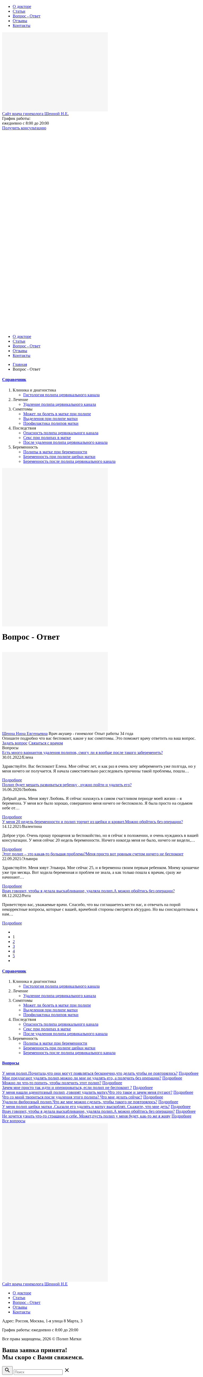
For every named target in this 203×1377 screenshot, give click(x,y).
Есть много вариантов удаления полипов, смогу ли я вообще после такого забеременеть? (82, 752)
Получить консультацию (24, 128)
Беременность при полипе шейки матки (59, 456)
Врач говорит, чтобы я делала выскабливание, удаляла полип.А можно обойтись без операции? (88, 891)
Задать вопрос (14, 743)
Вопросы (10, 1063)
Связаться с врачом (46, 743)
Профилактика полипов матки (51, 423)
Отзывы (20, 20)
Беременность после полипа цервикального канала (69, 461)
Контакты (21, 25)
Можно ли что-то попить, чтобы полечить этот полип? (51, 1083)
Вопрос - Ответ (26, 16)
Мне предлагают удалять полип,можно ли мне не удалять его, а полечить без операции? (81, 1078)
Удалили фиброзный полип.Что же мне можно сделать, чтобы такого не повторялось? (79, 1102)
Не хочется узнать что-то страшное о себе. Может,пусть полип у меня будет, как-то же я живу (86, 1116)
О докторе (22, 6)
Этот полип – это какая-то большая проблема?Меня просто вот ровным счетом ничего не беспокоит (92, 854)
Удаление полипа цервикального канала (59, 404)
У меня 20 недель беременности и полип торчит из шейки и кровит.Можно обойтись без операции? (92, 821)
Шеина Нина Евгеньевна (25, 733)
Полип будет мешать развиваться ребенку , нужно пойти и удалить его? (67, 784)
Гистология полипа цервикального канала (61, 395)
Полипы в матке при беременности (55, 452)
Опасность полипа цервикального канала (60, 433)
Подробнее (12, 780)
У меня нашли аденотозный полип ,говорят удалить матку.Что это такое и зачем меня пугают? (87, 1092)
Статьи (19, 11)
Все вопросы (13, 1121)
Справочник (14, 379)
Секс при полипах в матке (47, 437)
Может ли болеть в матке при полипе (57, 414)
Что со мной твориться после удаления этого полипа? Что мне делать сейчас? (72, 1097)
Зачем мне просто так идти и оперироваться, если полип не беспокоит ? (67, 1087)
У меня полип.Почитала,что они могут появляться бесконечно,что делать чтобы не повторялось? (90, 1073)
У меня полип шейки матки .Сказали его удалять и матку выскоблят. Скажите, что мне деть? (86, 1106)
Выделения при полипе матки (50, 418)
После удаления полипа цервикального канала (65, 442)
